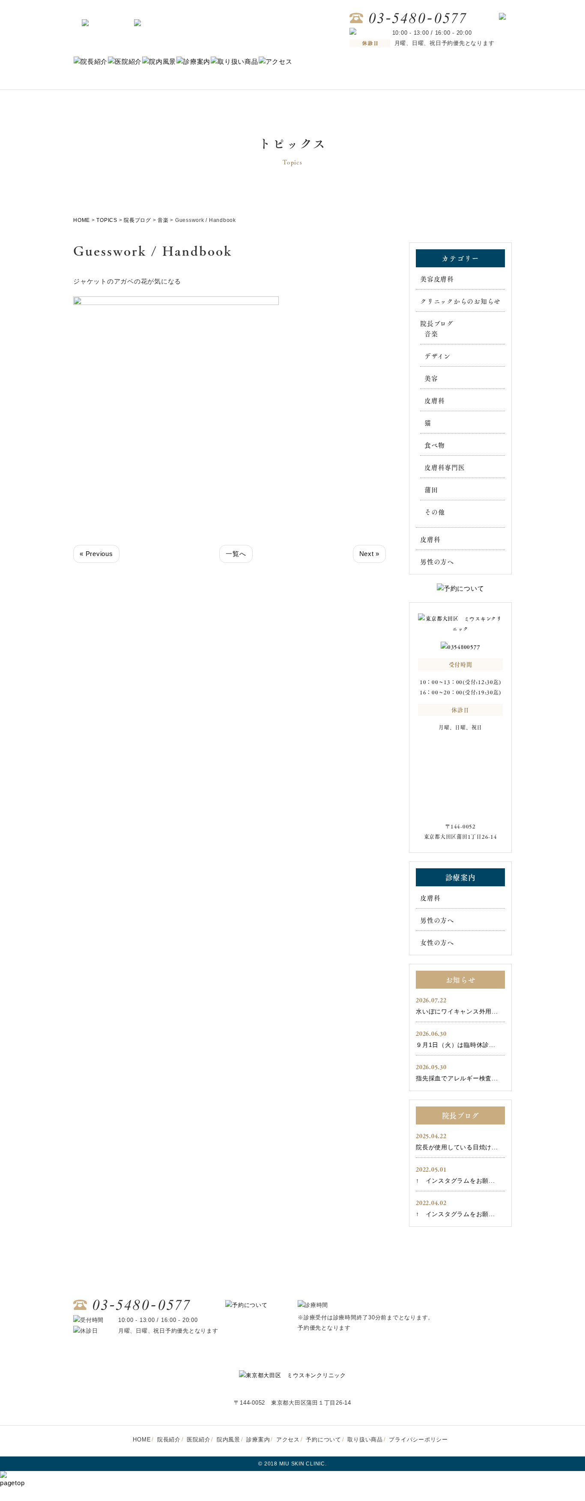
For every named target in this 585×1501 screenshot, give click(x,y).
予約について (323, 1439)
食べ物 (434, 445)
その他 (434, 512)
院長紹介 (169, 1439)
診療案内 (258, 1439)
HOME (142, 1439)
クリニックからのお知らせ (460, 301)
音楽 (431, 334)
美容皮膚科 (437, 279)
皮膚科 (434, 400)
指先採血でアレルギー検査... (457, 1078)
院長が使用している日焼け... (457, 1147)
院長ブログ (437, 323)
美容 (431, 378)
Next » (369, 553)
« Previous (96, 553)
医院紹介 (198, 1439)
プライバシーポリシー (418, 1439)
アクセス (288, 1439)
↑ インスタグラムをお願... (455, 1180)
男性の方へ (437, 561)
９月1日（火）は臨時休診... (455, 1044)
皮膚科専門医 (444, 467)
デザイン (437, 356)
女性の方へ (437, 942)
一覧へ (236, 553)
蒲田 (431, 489)
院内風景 (228, 1439)
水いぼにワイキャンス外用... (457, 1011)
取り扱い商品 (365, 1439)
